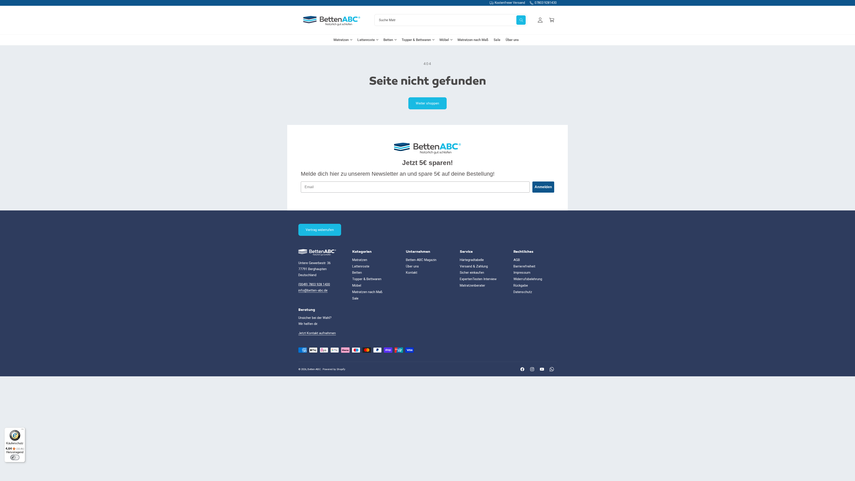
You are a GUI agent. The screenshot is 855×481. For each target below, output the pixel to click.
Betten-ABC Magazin (421, 260)
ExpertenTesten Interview (478, 279)
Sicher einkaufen (472, 273)
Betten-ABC (314, 369)
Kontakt (411, 273)
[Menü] (22, 430)
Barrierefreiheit (524, 266)
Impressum (521, 273)
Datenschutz (522, 292)
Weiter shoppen (427, 103)
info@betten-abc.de (313, 290)
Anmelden (543, 187)
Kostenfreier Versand (510, 2)
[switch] (14, 457)
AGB (516, 260)
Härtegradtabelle (472, 260)
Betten (388, 40)
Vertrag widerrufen (320, 230)
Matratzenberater (472, 285)
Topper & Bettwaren (416, 40)
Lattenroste (366, 40)
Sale (355, 298)
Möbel (444, 40)
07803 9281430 (546, 2)
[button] (552, 20)
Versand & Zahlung (474, 266)
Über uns (412, 266)
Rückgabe (520, 285)
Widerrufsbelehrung (527, 279)
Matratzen (341, 40)
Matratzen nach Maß (367, 292)
